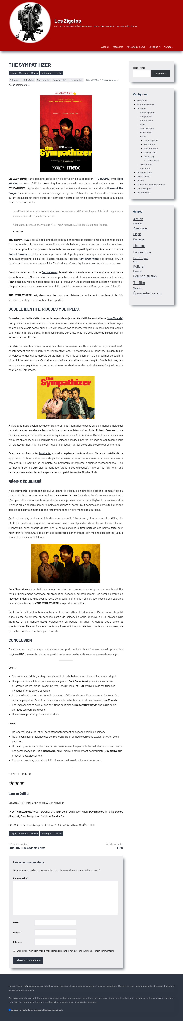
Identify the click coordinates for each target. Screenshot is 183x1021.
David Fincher (143, 176)
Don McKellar (49, 272)
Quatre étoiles (147, 128)
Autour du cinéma (136, 46)
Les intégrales (151, 140)
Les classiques (144, 188)
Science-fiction (145, 276)
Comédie (23, 72)
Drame (34, 72)
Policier (139, 266)
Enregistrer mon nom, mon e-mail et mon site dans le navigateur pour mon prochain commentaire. (66, 950)
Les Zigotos (67, 20)
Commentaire (20, 878)
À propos (168, 46)
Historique (46, 72)
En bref (140, 180)
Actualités (118, 46)
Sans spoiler (43, 80)
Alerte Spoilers (147, 112)
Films (143, 124)
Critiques (153, 46)
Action (138, 219)
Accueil (105, 46)
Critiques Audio (144, 172)
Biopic (13, 72)
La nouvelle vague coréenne (151, 184)
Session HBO (59, 80)
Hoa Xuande (115, 318)
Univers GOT (153, 160)
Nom (16, 922)
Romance (137, 271)
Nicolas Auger (109, 80)
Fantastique (142, 252)
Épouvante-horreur (147, 293)
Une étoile (145, 168)
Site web (17, 942)
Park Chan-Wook (89, 258)
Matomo (28, 985)
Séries (143, 136)
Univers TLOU (143, 192)
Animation (138, 223)
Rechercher (139, 67)
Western (137, 288)
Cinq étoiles (146, 116)
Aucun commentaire (19, 84)
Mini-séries (28, 80)
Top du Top (149, 156)
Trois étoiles (75, 80)
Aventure (140, 228)
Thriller (58, 72)
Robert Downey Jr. (20, 254)
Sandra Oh (45, 453)
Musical (135, 262)
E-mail (17, 932)
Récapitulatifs (151, 148)
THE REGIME (101, 178)
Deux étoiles (146, 120)
